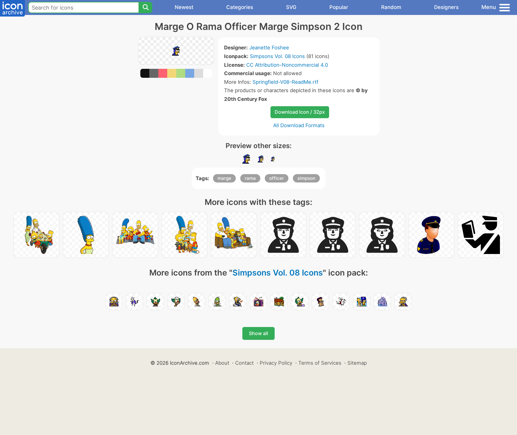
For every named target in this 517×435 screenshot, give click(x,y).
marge (224, 178)
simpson (306, 178)
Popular (338, 7)
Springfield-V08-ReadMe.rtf (285, 82)
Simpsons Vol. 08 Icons (277, 56)
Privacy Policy (276, 363)
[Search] (145, 7)
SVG (291, 7)
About (222, 363)
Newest (184, 7)
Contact (244, 363)
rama (250, 178)
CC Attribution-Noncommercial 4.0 (287, 65)
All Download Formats (299, 125)
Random (391, 7)
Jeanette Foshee (269, 48)
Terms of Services (319, 363)
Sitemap (357, 363)
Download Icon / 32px (300, 112)
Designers (446, 7)
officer (276, 178)
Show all (258, 333)
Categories (239, 7)
